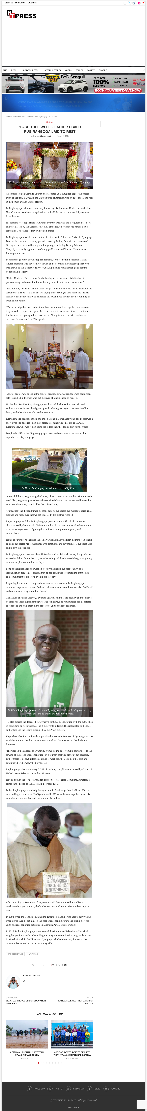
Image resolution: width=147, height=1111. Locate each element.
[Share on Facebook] (56, 965)
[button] (9, 1041)
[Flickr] (139, 3)
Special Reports (53, 70)
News (13, 70)
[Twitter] (129, 3)
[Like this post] (53, 965)
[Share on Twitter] (59, 965)
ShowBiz (103, 70)
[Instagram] (134, 3)
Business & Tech (30, 70)
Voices (68, 70)
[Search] (143, 70)
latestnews (33, 954)
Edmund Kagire (45, 136)
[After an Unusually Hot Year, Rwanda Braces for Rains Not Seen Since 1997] (27, 1034)
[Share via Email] (65, 965)
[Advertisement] (73, 44)
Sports (79, 70)
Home (4, 70)
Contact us (20, 3)
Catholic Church (15, 954)
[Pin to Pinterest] (62, 965)
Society (91, 70)
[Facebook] (125, 3)
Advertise (32, 3)
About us (9, 3)
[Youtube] (143, 3)
